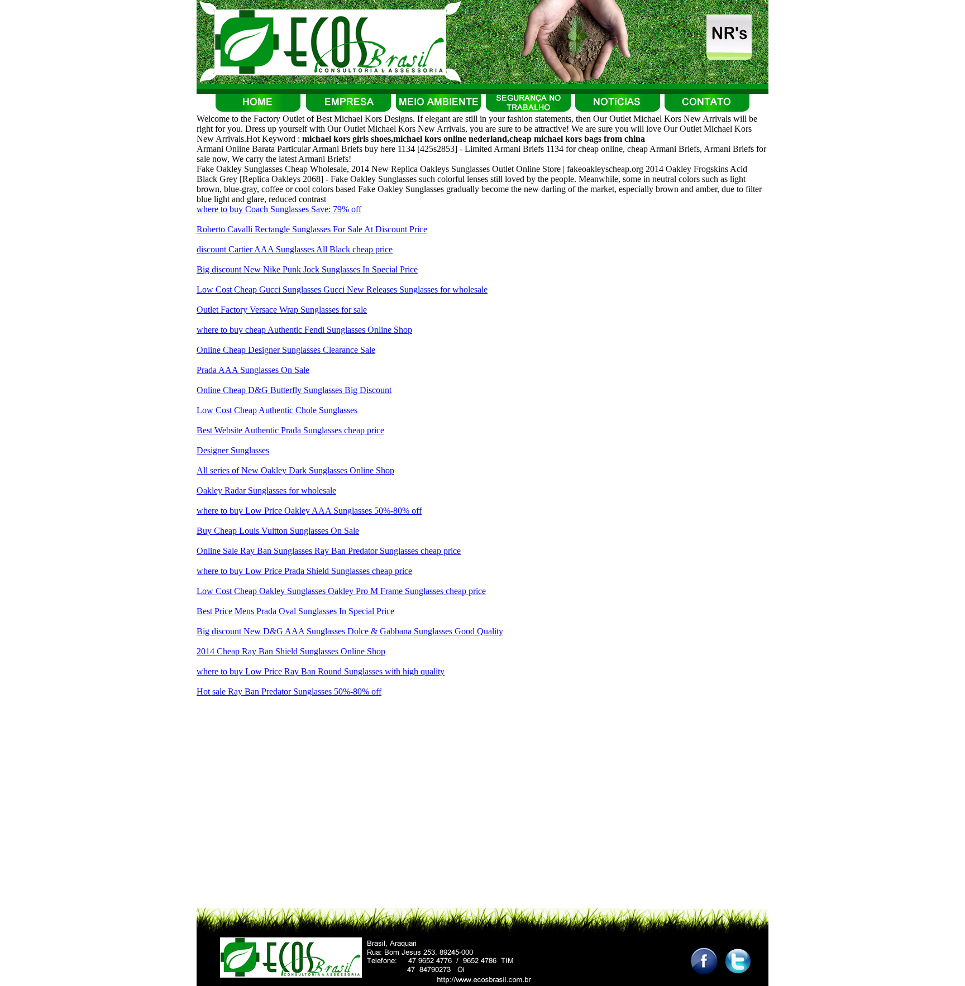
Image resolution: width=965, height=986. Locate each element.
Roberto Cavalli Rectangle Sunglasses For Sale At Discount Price (312, 229)
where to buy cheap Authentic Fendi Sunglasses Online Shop (304, 329)
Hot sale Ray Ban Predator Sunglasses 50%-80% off (289, 691)
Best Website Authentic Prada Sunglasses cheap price (290, 430)
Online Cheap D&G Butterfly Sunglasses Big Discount (294, 390)
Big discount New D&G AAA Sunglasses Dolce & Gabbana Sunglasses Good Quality (350, 631)
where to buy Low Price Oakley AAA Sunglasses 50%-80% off (309, 510)
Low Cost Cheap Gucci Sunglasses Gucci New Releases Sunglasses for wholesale (342, 289)
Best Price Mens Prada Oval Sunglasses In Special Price (295, 611)
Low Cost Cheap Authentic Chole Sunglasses (277, 410)
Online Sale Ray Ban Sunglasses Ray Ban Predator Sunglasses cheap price (329, 551)
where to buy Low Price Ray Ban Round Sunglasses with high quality (321, 671)
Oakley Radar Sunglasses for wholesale (266, 490)
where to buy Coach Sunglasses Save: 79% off (279, 209)
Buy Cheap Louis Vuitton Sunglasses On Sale (278, 530)
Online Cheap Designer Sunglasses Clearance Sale (286, 350)
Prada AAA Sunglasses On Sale (253, 370)
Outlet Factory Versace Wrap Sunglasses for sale (282, 309)
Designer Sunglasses (233, 450)
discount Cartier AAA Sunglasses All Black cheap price (295, 249)
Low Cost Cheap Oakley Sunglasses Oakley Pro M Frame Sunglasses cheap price (341, 591)
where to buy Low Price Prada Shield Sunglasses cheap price (304, 571)
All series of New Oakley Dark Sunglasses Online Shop (295, 470)
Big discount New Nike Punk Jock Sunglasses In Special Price (307, 269)
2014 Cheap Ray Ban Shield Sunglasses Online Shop (291, 651)
